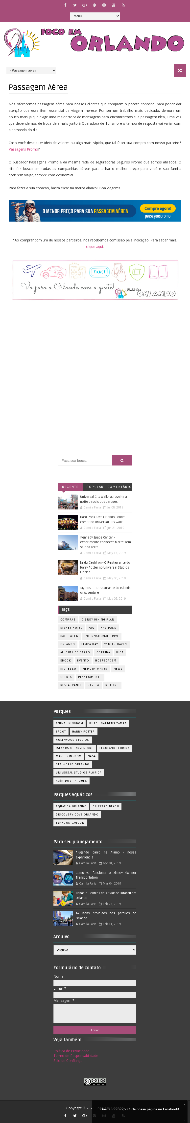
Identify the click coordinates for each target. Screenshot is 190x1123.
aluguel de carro (75, 652)
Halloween (69, 636)
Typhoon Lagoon (70, 823)
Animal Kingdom (69, 723)
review (93, 685)
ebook (65, 660)
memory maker (95, 669)
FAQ (92, 628)
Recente (70, 487)
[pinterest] (94, 5)
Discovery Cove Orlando (77, 814)
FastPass (108, 628)
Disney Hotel (71, 628)
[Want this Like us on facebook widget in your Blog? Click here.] (184, 1119)
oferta (66, 677)
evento (83, 660)
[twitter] (75, 5)
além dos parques (71, 781)
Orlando (67, 644)
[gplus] (84, 5)
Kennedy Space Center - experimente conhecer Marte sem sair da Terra (105, 542)
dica (119, 652)
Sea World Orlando (73, 764)
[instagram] (104, 5)
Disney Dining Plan (98, 619)
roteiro (112, 685)
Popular (95, 487)
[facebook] (65, 5)
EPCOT (61, 732)
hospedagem (105, 660)
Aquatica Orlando (71, 806)
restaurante (71, 685)
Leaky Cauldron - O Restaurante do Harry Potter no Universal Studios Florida (105, 567)
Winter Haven (115, 644)
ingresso (68, 669)
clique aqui (94, 246)
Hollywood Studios (72, 740)
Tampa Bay (89, 644)
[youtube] (113, 5)
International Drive (102, 636)
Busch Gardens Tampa (108, 723)
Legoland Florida (114, 748)
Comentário (120, 487)
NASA (92, 756)
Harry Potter (83, 732)
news (118, 669)
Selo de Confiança (67, 1060)
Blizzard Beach (106, 806)
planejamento (90, 677)
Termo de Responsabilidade (75, 1055)
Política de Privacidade (71, 1050)
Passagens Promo (23, 149)
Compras (68, 619)
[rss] (123, 5)
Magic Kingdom (69, 756)
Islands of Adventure (74, 748)
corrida (103, 652)
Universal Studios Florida (79, 772)
